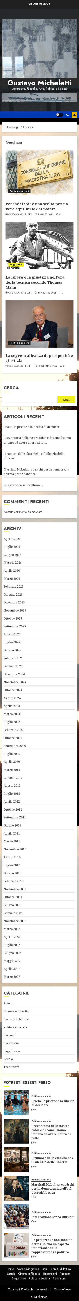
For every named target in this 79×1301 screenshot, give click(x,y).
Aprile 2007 (12, 969)
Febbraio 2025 (14, 658)
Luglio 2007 (12, 945)
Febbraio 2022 (14, 730)
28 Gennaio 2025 (47, 366)
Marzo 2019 (12, 770)
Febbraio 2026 (14, 586)
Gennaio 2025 (13, 666)
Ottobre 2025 (13, 618)
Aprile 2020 (12, 762)
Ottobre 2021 (13, 738)
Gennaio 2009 (13, 913)
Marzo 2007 (12, 977)
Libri (44, 1269)
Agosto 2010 (12, 857)
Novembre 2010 (15, 849)
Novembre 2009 (15, 889)
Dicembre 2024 (14, 674)
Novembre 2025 (15, 610)
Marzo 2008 (12, 929)
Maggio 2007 (13, 961)
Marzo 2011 (12, 841)
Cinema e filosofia (16, 1011)
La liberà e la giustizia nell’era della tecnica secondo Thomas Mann (35, 282)
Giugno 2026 (12, 555)
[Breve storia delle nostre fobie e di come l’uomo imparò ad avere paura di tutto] (16, 1131)
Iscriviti (74, 115)
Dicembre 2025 (14, 602)
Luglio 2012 (12, 794)
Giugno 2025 (12, 650)
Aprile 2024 (12, 706)
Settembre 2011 (15, 817)
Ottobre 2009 (13, 897)
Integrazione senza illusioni (23, 485)
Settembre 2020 (15, 746)
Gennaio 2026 (13, 595)
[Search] (67, 114)
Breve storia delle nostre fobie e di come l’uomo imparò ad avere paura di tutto (51, 1132)
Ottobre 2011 (13, 809)
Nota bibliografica (28, 1269)
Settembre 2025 (15, 626)
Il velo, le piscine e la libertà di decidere (32, 427)
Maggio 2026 (13, 563)
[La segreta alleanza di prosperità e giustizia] (39, 324)
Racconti (10, 1035)
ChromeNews (62, 1289)
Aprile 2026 (12, 571)
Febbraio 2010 (14, 881)
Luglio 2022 (12, 722)
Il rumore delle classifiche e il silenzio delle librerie (52, 1160)
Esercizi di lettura (16, 1019)
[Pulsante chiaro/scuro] (59, 115)
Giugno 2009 (12, 905)
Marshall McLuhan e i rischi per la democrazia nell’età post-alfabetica (52, 1188)
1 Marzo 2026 (45, 214)
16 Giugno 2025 (47, 293)
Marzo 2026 (12, 579)
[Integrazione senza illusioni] (16, 1216)
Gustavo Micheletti (40, 82)
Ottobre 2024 (13, 690)
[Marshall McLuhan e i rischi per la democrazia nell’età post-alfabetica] (16, 1188)
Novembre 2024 (15, 682)
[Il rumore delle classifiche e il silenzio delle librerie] (16, 1159)
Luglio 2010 (12, 865)
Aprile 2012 (12, 801)
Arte (7, 1003)
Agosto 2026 (12, 539)
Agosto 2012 (12, 786)
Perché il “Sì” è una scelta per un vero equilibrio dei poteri (37, 206)
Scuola (8, 1059)
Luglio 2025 (12, 642)
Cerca (11, 387)
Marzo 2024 (12, 714)
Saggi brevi (16, 264)
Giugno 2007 (12, 953)
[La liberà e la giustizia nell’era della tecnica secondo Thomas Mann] (39, 245)
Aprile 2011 (12, 833)
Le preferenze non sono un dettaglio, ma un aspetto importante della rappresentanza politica (51, 1246)
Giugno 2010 (12, 873)
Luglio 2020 (12, 754)
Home (10, 1269)
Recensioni (11, 1043)
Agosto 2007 (12, 937)
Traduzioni (11, 1067)
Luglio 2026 (12, 547)
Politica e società (19, 191)
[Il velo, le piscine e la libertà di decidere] (16, 1102)
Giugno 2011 (12, 825)
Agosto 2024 (12, 698)
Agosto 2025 (12, 634)
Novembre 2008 (15, 921)
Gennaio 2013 (13, 778)
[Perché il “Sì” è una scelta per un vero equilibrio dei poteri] (39, 172)
